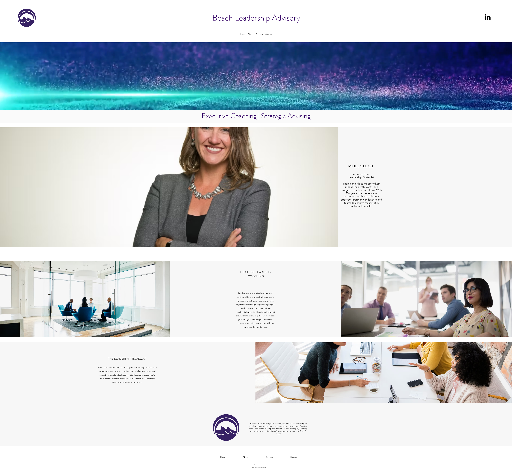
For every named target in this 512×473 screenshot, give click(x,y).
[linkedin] (488, 17)
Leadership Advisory (267, 18)
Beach (223, 18)
